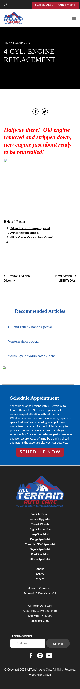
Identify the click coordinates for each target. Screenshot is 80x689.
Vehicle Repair (40, 514)
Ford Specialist (40, 554)
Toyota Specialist (40, 549)
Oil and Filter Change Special (30, 228)
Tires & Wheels (40, 524)
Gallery (40, 574)
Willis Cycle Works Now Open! (31, 237)
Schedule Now (40, 452)
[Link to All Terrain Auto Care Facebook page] (31, 655)
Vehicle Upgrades (40, 519)
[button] (6, 5)
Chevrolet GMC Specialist (40, 544)
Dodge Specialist (40, 539)
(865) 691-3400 (40, 621)
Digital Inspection (40, 529)
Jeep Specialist (40, 534)
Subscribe (58, 644)
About (40, 569)
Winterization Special (24, 232)
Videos (40, 579)
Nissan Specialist (40, 559)
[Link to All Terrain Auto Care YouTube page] (49, 655)
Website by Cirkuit (40, 675)
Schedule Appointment (55, 4)
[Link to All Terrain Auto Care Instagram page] (40, 655)
